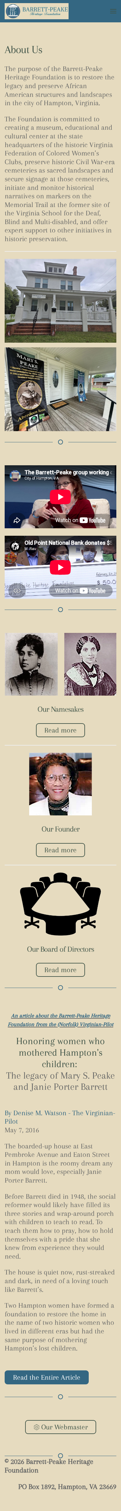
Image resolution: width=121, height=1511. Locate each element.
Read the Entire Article (46, 1377)
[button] (113, 11)
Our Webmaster (64, 1427)
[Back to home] (37, 11)
